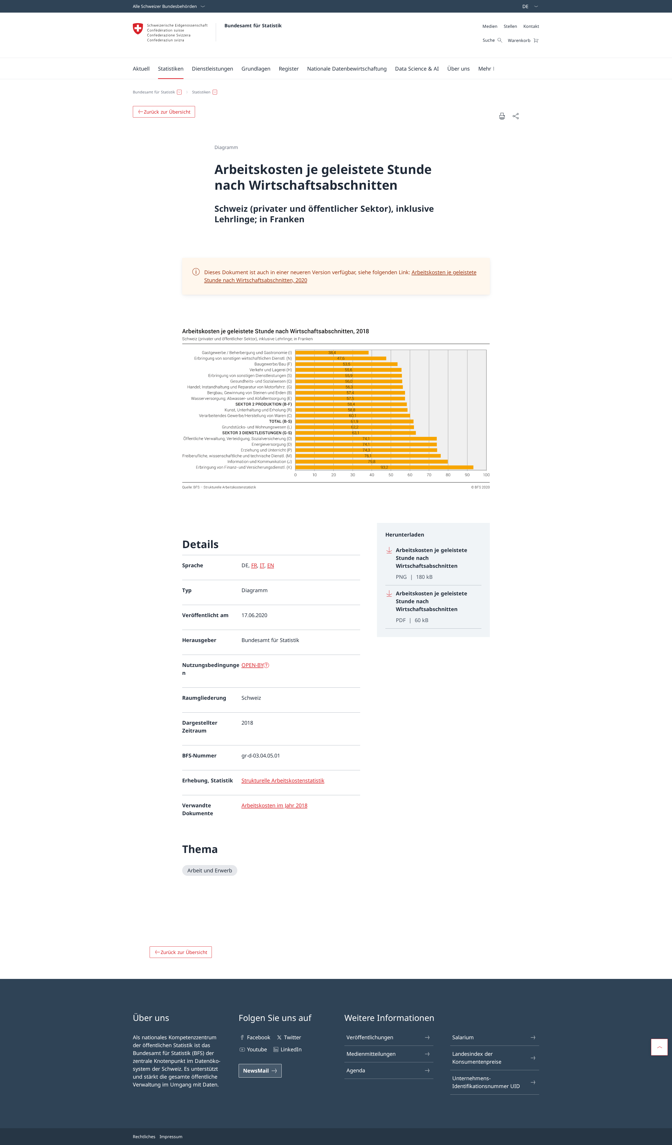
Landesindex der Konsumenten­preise (476, 1057)
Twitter (292, 1037)
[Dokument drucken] (502, 116)
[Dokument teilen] (515, 116)
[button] (141, 68)
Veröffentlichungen (369, 1037)
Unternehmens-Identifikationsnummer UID (486, 1082)
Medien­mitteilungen (371, 1053)
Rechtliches (144, 1136)
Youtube (257, 1049)
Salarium (463, 1037)
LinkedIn (291, 1049)
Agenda (355, 1070)
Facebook (258, 1037)
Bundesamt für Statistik (253, 25)
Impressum (171, 1136)
